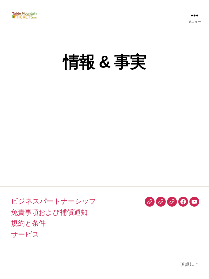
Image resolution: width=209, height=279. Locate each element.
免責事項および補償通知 (49, 212)
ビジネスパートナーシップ (53, 201)
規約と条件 (28, 223)
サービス (25, 234)
